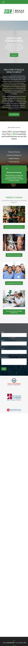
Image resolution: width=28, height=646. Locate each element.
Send (4, 368)
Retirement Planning (14, 152)
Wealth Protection (14, 158)
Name (2, 332)
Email (2, 340)
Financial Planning (14, 161)
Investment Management (14, 155)
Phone (2, 348)
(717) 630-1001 (11, 642)
